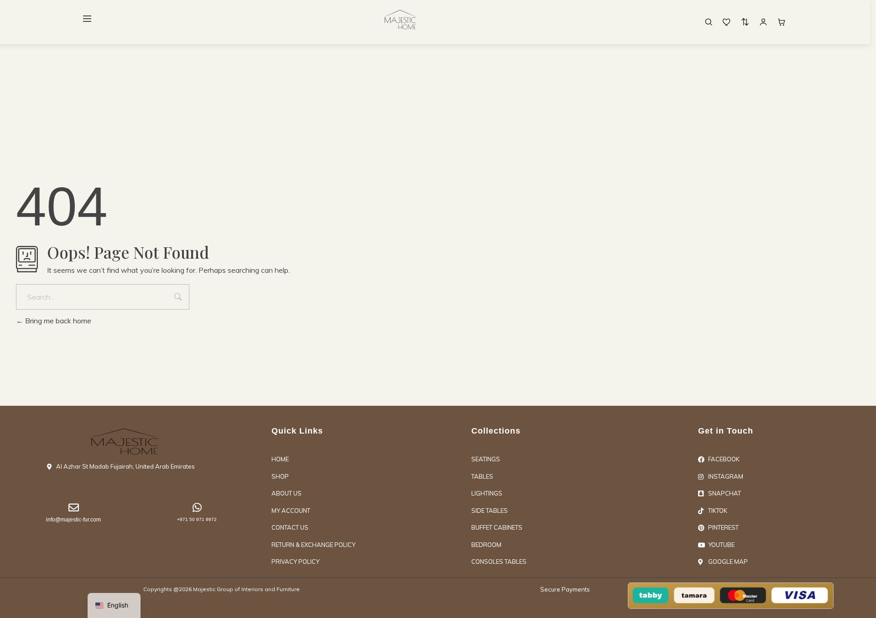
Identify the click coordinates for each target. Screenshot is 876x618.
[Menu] (87, 19)
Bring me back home (57, 320)
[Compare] (745, 21)
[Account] (763, 21)
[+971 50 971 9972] (197, 507)
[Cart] (781, 21)
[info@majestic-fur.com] (73, 507)
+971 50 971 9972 (197, 519)
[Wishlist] (726, 21)
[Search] (708, 21)
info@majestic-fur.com (73, 519)
